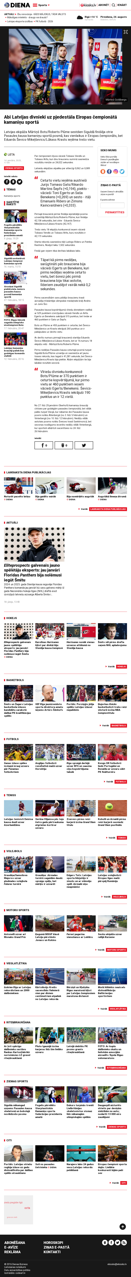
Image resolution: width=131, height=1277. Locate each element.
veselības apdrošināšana (17, 1211)
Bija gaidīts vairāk (45, 498)
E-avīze (11, 1247)
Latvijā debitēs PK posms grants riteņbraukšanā (77, 1049)
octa (27, 1208)
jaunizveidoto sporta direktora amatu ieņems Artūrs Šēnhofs (49, 707)
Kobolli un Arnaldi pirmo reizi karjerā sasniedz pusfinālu (112, 822)
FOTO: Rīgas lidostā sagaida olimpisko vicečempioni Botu (14, 322)
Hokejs (11, 618)
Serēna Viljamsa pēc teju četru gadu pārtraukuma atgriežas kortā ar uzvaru (49, 823)
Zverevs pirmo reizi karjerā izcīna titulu (81, 822)
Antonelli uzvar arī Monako (15, 936)
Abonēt (103, 5)
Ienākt (122, 5)
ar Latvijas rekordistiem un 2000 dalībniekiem (17, 990)
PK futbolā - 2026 (44, 21)
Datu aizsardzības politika (17, 1270)
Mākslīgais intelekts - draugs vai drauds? (27, 17)
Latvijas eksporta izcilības (20, 21)
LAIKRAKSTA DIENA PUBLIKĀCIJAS (28, 472)
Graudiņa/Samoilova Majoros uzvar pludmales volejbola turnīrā (15, 879)
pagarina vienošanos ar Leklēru (80, 936)
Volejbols (14, 851)
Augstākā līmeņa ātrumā (112, 498)
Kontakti (52, 1252)
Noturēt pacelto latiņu (17, 498)
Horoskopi (53, 1243)
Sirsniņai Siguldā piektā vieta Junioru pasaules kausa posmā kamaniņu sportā (14, 291)
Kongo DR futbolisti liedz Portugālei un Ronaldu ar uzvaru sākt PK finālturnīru (111, 767)
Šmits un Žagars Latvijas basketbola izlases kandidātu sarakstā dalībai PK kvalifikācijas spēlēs (18, 710)
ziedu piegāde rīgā (13, 1202)
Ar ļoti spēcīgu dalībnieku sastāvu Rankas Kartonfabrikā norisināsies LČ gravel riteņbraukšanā (17, 1052)
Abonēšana (14, 1243)
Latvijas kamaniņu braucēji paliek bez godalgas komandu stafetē (14, 352)
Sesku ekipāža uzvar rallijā (110, 936)
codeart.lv (20, 1273)
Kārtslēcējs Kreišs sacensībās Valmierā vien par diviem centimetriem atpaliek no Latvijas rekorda (48, 993)
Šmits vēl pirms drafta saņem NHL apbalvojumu (112, 643)
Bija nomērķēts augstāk (80, 498)
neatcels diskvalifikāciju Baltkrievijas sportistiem (111, 992)
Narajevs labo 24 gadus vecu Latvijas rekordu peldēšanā (80, 1167)
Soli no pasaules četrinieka (45, 1166)
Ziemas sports (14, 168)
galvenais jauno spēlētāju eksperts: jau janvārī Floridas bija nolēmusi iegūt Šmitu (33, 572)
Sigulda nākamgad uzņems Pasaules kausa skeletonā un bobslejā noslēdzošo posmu (18, 1110)
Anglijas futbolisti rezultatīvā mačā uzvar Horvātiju (48, 766)
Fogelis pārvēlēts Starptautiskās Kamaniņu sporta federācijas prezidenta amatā (13, 230)
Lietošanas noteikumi (15, 1267)
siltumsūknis (25, 1219)
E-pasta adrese (107, 199)
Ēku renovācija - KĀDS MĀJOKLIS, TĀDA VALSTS (41, 14)
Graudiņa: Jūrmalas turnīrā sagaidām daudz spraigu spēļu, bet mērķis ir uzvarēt (49, 879)
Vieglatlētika (16, 963)
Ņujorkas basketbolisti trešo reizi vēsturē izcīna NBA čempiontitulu (112, 708)
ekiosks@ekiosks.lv (117, 1264)
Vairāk (84, 509)
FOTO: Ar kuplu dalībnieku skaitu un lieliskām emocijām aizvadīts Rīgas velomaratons (110, 1052)
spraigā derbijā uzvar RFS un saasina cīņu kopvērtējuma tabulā (79, 767)
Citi (9, 1140)
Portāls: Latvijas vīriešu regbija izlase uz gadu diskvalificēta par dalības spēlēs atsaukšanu (18, 1169)
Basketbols (15, 680)
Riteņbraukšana (18, 1022)
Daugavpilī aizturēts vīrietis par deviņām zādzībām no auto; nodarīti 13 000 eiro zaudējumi (109, 1111)
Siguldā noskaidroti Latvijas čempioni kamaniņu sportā (14, 261)
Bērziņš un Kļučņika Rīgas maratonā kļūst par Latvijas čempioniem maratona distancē (81, 992)
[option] (65, 69)
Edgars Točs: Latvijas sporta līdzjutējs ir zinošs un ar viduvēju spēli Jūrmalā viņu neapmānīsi (79, 881)
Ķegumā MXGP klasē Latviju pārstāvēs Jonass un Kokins (47, 937)
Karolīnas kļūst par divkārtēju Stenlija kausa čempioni (49, 645)
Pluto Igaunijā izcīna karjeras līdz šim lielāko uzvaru (49, 1049)
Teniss (11, 795)
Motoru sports (17, 910)
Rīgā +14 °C (91, 17)
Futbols (12, 739)
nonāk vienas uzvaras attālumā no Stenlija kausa (81, 645)
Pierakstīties (114, 212)
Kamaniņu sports (12, 196)
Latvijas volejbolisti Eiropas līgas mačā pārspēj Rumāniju (109, 878)
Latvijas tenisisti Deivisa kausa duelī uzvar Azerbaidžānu (18, 822)
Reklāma (12, 1252)
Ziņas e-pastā (56, 1247)
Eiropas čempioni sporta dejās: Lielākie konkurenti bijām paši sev (112, 1169)
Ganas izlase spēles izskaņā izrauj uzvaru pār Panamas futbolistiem (16, 767)
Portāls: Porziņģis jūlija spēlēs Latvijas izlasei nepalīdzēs (80, 707)
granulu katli (12, 1217)
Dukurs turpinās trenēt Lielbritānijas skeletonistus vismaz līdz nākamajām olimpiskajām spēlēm (80, 1111)
